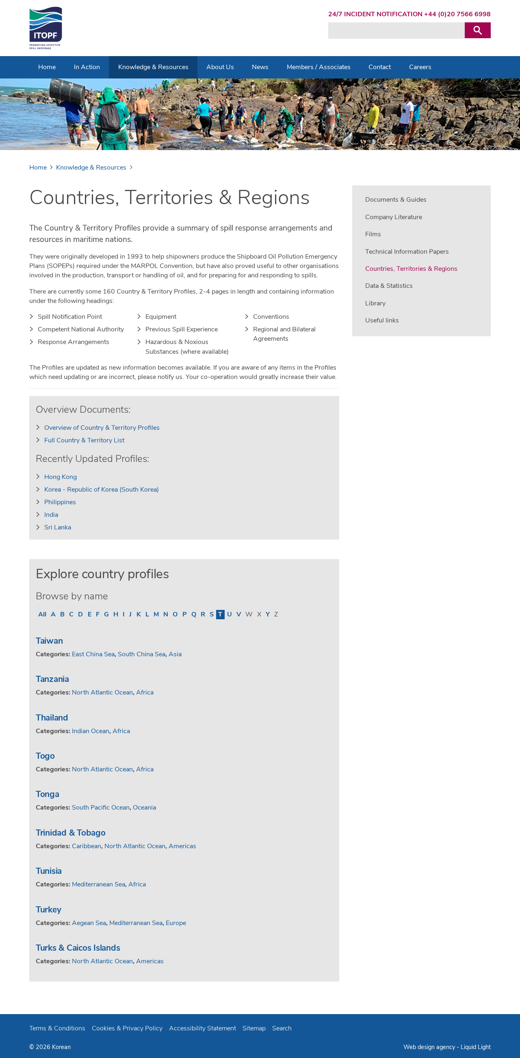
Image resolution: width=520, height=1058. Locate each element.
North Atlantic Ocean (102, 692)
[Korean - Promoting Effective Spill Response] (45, 28)
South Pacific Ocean (101, 807)
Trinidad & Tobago (71, 832)
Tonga (47, 794)
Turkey (48, 909)
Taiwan (49, 641)
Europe (176, 923)
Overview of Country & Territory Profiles (102, 427)
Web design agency (430, 1047)
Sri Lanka (57, 527)
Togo (45, 756)
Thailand (52, 717)
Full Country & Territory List (84, 440)
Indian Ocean (90, 731)
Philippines (60, 502)
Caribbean (86, 846)
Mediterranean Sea (98, 884)
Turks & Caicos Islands (78, 948)
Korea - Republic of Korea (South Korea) (101, 489)
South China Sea (141, 654)
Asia (175, 654)
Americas (182, 846)
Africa (145, 692)
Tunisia (49, 871)
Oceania (144, 807)
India (51, 514)
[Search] (478, 30)
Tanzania (52, 679)
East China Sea (93, 654)
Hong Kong (60, 476)
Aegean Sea (89, 923)
